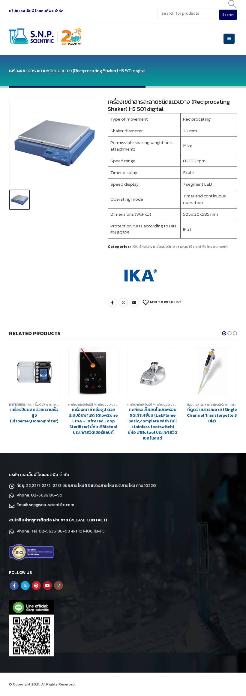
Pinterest (36, 585)
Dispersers (17, 404)
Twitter (123, 302)
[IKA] (139, 275)
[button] (224, 333)
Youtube (47, 585)
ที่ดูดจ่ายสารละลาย (198, 404)
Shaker (145, 246)
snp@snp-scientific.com (51, 505)
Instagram (58, 585)
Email (134, 302)
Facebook (112, 302)
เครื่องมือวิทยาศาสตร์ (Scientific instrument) (190, 246)
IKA (134, 246)
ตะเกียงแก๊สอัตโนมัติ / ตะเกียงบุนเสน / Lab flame (100, 404)
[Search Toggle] (232, 4)
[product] (34, 372)
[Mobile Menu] (229, 39)
